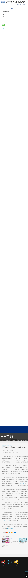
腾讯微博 (10, 565)
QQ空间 (16, 565)
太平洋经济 (19, 440)
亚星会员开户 (22, 483)
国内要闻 (8, 440)
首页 (3, 440)
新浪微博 (3, 565)
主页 (8, 445)
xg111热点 (25, 440)
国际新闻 (14, 440)
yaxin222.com (7, 520)
